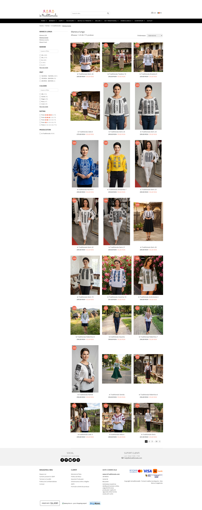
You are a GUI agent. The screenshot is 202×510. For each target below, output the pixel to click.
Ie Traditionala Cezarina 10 (116, 297)
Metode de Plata (76, 474)
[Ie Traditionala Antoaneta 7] (117, 163)
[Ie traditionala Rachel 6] (85, 163)
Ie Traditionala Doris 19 (85, 297)
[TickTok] (74, 460)
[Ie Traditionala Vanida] (117, 369)
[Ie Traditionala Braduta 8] (148, 57)
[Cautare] (108, 13)
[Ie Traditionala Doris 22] (85, 221)
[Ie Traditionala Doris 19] (85, 275)
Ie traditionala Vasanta (117, 337)
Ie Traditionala (45, 133)
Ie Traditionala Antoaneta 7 (116, 189)
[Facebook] (62, 460)
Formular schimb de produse (80, 486)
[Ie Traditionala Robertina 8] (85, 320)
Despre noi (42, 474)
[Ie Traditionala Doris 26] (85, 57)
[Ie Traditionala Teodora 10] (117, 57)
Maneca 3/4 (43, 35)
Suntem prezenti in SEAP (47, 477)
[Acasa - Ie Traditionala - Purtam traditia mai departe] (49, 13)
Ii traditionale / (56, 26)
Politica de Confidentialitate (48, 481)
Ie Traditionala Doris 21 (117, 247)
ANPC (73, 484)
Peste (43, 115)
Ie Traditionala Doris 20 (148, 247)
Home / (42, 26)
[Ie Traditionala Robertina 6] (148, 369)
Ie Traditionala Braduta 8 (148, 74)
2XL (42, 55)
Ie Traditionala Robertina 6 (148, 395)
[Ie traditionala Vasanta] (117, 320)
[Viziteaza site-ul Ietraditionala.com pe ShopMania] (95, 503)
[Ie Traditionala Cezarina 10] (117, 275)
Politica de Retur (76, 477)
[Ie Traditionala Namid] (85, 369)
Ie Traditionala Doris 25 (117, 132)
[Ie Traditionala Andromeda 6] (148, 275)
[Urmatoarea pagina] (159, 441)
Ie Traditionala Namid (85, 395)
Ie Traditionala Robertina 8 (85, 337)
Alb (42, 94)
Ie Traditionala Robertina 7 (148, 337)
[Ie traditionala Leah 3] (85, 417)
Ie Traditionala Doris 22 (85, 247)
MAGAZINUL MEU (46, 470)
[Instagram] (78, 460)
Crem (43, 104)
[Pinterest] (66, 460)
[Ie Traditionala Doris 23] (148, 163)
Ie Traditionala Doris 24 (148, 132)
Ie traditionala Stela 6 (116, 434)
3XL (42, 57)
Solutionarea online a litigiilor (80, 481)
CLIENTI (74, 470)
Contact (41, 484)
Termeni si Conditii (45, 479)
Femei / (48, 26)
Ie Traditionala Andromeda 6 (148, 297)
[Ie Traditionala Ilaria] (148, 417)
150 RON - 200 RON (47, 78)
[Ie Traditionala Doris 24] (148, 106)
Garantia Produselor (77, 479)
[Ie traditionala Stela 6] (117, 417)
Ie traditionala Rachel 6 (85, 189)
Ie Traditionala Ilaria (148, 434)
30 (156, 441)
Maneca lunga (43, 37)
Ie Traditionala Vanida (116, 395)
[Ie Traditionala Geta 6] (85, 106)
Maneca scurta (44, 40)
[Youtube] (70, 460)
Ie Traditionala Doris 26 (85, 74)
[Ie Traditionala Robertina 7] (148, 320)
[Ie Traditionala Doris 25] (117, 106)
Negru (43, 99)
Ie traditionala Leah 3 (85, 434)
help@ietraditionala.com (133, 458)
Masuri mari (43, 42)
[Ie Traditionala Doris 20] (148, 221)
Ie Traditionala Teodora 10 (117, 74)
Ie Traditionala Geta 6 (85, 132)
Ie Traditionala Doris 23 (148, 189)
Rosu (43, 101)
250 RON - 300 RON (47, 81)
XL (42, 60)
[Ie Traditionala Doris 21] (117, 221)
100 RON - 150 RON (47, 76)
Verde (43, 96)
